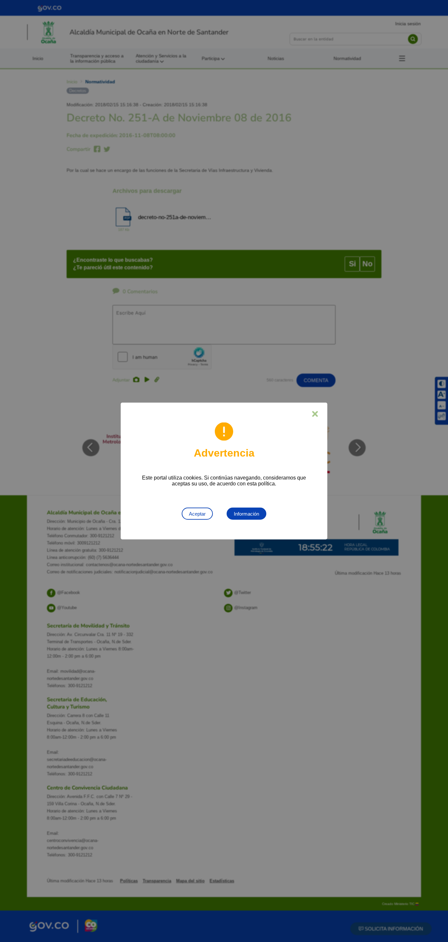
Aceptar (197, 514)
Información (246, 514)
